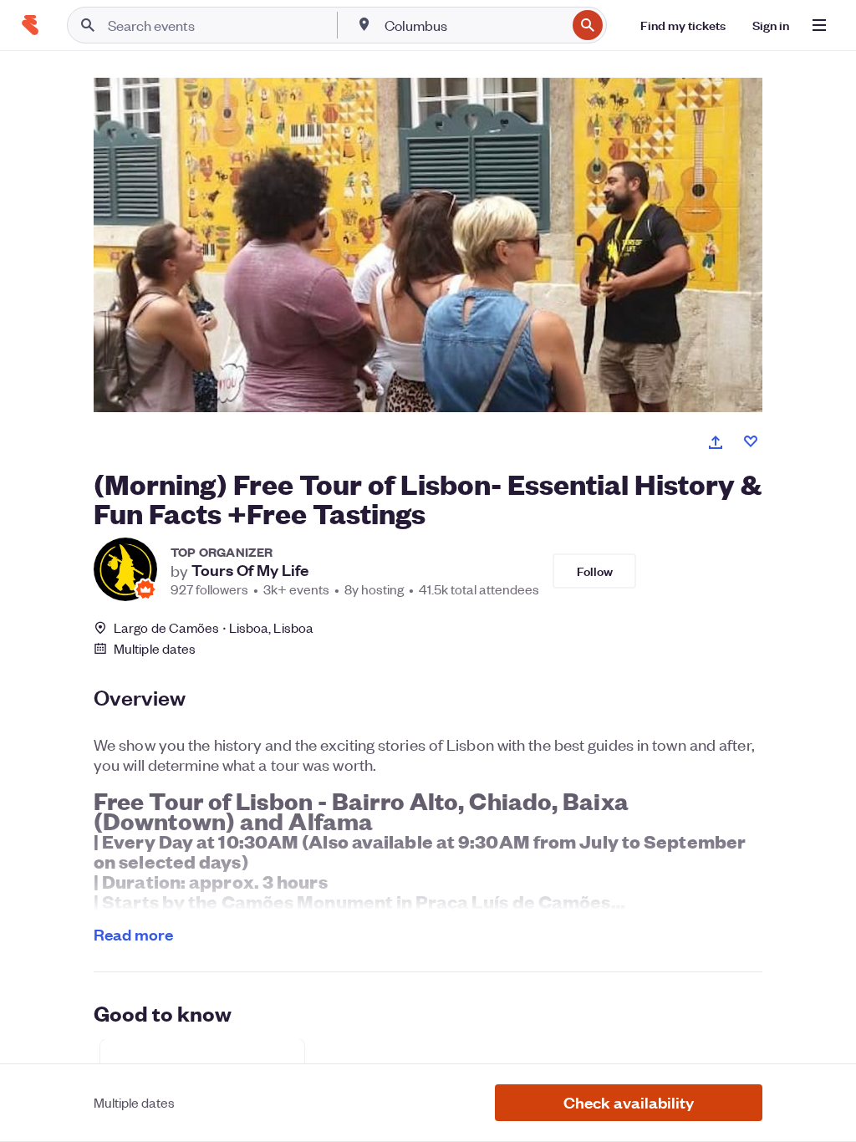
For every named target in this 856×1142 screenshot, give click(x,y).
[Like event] (750, 441)
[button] (628, 1102)
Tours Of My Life (249, 570)
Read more (133, 934)
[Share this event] (715, 442)
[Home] (30, 25)
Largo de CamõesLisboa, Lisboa (213, 627)
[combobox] (473, 25)
